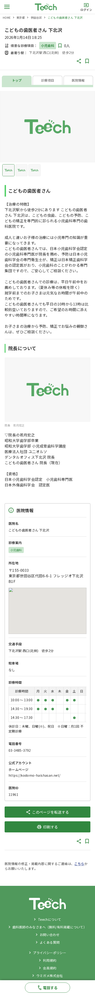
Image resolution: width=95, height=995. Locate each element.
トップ (17, 80)
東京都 (20, 17)
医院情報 (78, 80)
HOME (7, 17)
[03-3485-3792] (47, 988)
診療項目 (47, 80)
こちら (79, 863)
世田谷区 (36, 17)
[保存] (87, 61)
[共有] (79, 61)
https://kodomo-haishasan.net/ (34, 775)
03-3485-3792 (20, 750)
